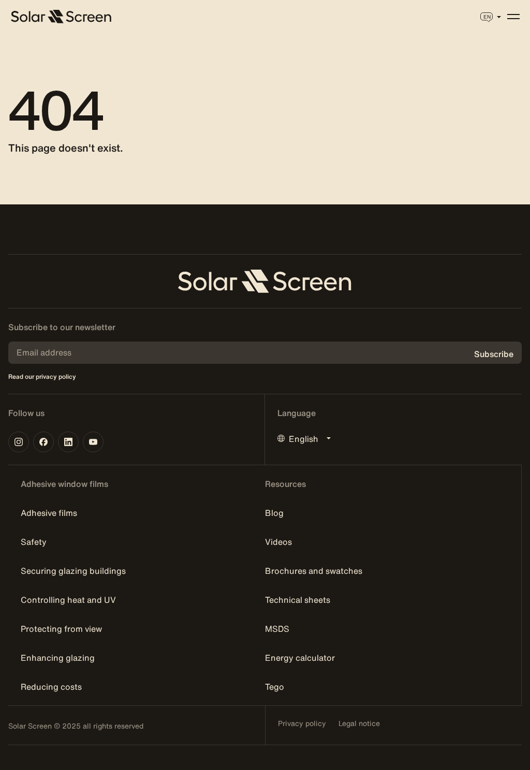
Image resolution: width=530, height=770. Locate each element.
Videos (278, 542)
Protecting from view (61, 629)
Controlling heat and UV (68, 600)
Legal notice (359, 723)
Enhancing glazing (58, 658)
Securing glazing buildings (73, 571)
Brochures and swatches (313, 571)
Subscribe (493, 354)
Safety (34, 542)
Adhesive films (49, 513)
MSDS (277, 629)
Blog (274, 513)
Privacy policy (302, 723)
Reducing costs (51, 687)
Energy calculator (300, 658)
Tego (274, 687)
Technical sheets (297, 600)
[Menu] (513, 16)
